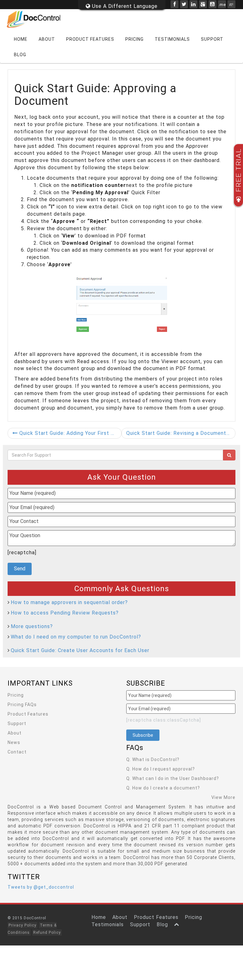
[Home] (38, 19)
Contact (17, 751)
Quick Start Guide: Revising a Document (177, 433)
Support (212, 39)
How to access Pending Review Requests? (65, 613)
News (14, 742)
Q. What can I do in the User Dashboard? (172, 778)
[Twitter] (184, 4)
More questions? (32, 626)
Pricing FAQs (22, 704)
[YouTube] (212, 4)
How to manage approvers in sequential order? (69, 602)
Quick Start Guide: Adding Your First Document (70, 433)
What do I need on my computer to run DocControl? (76, 637)
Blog (20, 54)
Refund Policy (47, 932)
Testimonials (172, 39)
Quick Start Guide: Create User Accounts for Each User (80, 650)
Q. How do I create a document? (163, 787)
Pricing (134, 39)
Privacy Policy (22, 925)
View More (223, 797)
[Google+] (203, 4)
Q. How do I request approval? (160, 768)
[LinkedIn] (193, 4)
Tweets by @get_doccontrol (41, 887)
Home (21, 39)
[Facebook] (174, 4)
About (47, 39)
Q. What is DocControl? (152, 759)
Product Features (90, 39)
